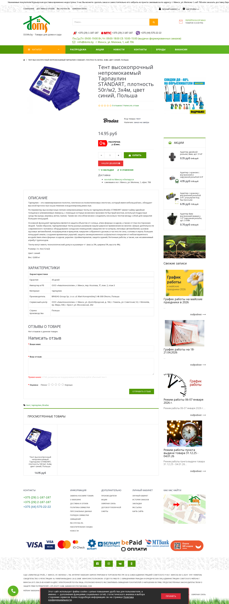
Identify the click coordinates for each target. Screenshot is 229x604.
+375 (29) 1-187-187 (37, 497)
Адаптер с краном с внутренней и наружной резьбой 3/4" (191, 174)
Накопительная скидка (81, 527)
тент (28, 405)
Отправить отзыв (141, 391)
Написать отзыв (131, 105)
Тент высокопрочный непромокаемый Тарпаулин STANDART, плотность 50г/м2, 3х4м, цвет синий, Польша (78, 60)
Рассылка (137, 507)
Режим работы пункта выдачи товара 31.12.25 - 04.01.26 (181, 453)
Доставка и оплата (79, 503)
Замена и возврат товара (81, 496)
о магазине (28, 8)
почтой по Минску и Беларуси (119, 179)
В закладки (107, 170)
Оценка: (34, 384)
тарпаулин (36, 405)
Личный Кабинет (140, 496)
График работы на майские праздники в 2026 (183, 300)
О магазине (75, 499)
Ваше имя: (35, 344)
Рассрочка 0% (76, 523)
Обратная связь (108, 503)
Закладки (137, 503)
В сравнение (127, 170)
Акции (104, 499)
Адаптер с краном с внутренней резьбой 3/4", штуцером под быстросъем (190, 196)
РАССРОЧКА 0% (63, 8)
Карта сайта (137, 511)
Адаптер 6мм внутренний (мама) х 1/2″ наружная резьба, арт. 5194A (191, 217)
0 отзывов (117, 105)
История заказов (140, 499)
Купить (136, 155)
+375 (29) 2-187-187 (37, 502)
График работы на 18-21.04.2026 (179, 350)
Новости (74, 531)
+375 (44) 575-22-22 (37, 506)
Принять (171, 596)
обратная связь (79, 8)
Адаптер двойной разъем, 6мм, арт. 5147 (191, 152)
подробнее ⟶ (198, 314)
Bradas (45, 405)
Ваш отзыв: (36, 356)
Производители (109, 496)
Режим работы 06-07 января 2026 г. (183, 401)
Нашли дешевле (109, 163)
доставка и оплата (45, 8)
